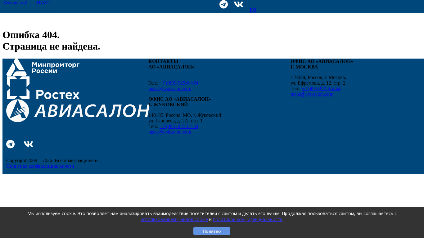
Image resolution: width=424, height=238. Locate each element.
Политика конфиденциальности (40, 166)
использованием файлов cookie (174, 219)
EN (253, 10)
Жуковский (27, 2)
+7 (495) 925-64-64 (179, 83)
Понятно (212, 231)
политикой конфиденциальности (247, 219)
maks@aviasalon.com (169, 88)
